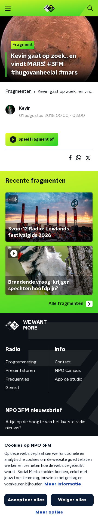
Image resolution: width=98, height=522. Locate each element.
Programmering (20, 362)
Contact (63, 362)
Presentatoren (20, 370)
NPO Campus (68, 370)
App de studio (68, 379)
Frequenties (17, 379)
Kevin (24, 108)
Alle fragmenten (65, 303)
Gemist (12, 387)
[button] (8, 8)
